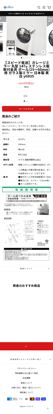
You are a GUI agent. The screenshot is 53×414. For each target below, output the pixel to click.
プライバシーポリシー (26, 368)
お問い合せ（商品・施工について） (26, 387)
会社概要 (26, 378)
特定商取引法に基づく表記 (26, 373)
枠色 (26, 96)
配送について (26, 268)
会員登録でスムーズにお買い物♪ (25, 359)
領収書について (26, 392)
